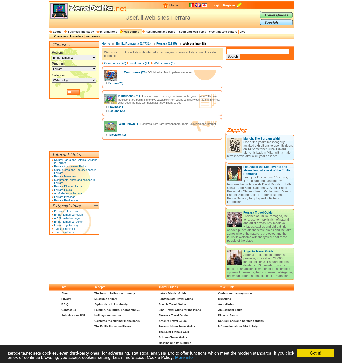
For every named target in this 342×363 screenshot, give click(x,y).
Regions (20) (116, 110)
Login (216, 5)
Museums (224, 298)
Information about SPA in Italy (238, 326)
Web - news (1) (164, 63)
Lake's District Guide (172, 293)
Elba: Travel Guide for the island (180, 309)
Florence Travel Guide (173, 315)
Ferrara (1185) (166, 43)
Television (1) (117, 134)
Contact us (68, 309)
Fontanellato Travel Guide (176, 298)
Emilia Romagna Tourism (69, 221)
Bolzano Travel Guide (173, 337)
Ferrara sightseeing (66, 225)
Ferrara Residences (66, 200)
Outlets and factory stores (235, 293)
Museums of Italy (105, 298)
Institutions (77, 36)
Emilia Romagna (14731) (133, 43)
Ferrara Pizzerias (64, 196)
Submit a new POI (73, 315)
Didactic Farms (228, 315)
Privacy (66, 298)
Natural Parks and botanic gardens (241, 320)
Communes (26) (115, 63)
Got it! (315, 353)
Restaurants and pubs (160, 31)
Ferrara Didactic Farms (68, 186)
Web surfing (131, 31)
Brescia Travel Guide (172, 304)
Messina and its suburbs (175, 342)
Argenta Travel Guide (258, 251)
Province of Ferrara (66, 211)
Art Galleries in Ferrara (68, 193)
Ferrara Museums (65, 176)
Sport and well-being (192, 31)
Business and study (81, 31)
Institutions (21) (140, 63)
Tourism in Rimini (64, 228)
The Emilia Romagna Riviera (112, 326)
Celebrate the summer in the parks (117, 320)
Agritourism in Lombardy (111, 304)
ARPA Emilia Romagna (67, 218)
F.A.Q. (65, 304)
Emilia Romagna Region (68, 214)
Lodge (57, 31)
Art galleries (226, 304)
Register (229, 5)
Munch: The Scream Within (262, 138)
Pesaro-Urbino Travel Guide (177, 326)
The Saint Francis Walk (174, 331)
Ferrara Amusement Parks (70, 166)
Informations (108, 31)
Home (173, 5)
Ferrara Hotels (63, 189)
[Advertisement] (263, 95)
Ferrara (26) (115, 83)
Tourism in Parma (64, 232)
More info (184, 357)
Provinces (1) (117, 106)
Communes (61, 36)
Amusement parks (230, 309)
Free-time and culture (223, 31)
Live (242, 31)
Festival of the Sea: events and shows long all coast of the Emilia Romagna (266, 170)
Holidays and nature (107, 315)
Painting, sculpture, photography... (117, 309)
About (65, 293)
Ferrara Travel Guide (258, 212)
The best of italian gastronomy (114, 293)
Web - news (93, 36)
